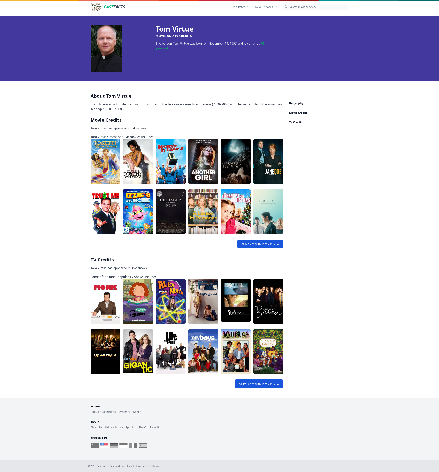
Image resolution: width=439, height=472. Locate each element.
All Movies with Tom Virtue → (260, 244)
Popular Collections (103, 412)
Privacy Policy (114, 427)
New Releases (264, 7)
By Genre (124, 412)
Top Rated (239, 7)
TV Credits (296, 122)
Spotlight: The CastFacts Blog (144, 427)
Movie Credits (298, 113)
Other (137, 412)
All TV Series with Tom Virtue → (259, 384)
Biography (296, 103)
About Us (97, 427)
